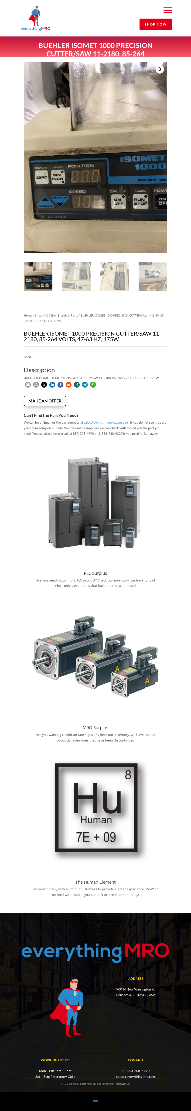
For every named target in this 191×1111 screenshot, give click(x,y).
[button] (160, 69)
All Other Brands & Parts (61, 315)
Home (28, 315)
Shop (38, 315)
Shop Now (156, 24)
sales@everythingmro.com (103, 422)
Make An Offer (44, 400)
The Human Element (95, 882)
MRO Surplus (95, 727)
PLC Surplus (95, 573)
